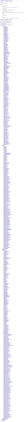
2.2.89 (7, 211)
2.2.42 (7, 188)
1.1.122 (7, 86)
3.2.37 (7, 351)
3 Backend (2, 249)
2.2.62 (7, 198)
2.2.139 (6, 236)
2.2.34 (6, 184)
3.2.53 (6, 359)
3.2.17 (6, 341)
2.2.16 (6, 175)
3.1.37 (5, 268)
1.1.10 (6, 31)
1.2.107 (7, 144)
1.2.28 (6, 105)
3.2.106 (6, 385)
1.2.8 (6, 95)
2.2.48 (7, 191)
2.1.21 (5, 156)
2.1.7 (5, 149)
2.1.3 (6, 147)
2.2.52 (6, 193)
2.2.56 (6, 195)
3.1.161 (6, 329)
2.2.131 (7, 232)
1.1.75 (7, 63)
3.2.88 (7, 376)
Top (5, 0)
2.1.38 (5, 164)
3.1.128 (6, 313)
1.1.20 (6, 36)
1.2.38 (6, 110)
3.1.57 (6, 278)
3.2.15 (6, 340)
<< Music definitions (2, 0)
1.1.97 (5, 74)
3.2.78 (7, 371)
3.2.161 (7, 412)
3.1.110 (5, 304)
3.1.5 (5, 252)
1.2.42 (5, 112)
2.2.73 (6, 203)
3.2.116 (6, 390)
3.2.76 (7, 370)
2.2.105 (6, 219)
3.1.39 (5, 269)
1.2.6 (6, 94)
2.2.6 (6, 170)
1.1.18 (6, 35)
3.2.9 (6, 337)
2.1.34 (6, 162)
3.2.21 (7, 343)
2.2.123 (7, 228)
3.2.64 (8, 364)
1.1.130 (6, 90)
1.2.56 (6, 119)
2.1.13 (5, 152)
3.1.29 (5, 264)
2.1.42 (6, 166)
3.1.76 (7, 287)
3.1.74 (6, 286)
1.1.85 (6, 68)
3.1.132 (6, 315)
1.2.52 (8, 117)
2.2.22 (6, 178)
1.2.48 (5, 115)
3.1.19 (6, 259)
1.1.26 (6, 39)
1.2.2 (6, 92)
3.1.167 (6, 332)
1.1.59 (5, 55)
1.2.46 (6, 114)
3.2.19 (7, 342)
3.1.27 (6, 263)
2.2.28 (7, 181)
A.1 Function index (4, 420)
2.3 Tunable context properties (5, 248)
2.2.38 (7, 186)
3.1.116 (6, 307)
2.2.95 (8, 214)
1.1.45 (5, 48)
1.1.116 (6, 83)
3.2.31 (6, 348)
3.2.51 (7, 358)
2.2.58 (6, 196)
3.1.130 (6, 314)
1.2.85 (5, 133)
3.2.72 (7, 368)
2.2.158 (7, 245)
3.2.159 (6, 411)
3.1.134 (5, 316)
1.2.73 (6, 127)
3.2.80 (6, 372)
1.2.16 (7, 99)
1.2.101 (6, 141)
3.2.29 (6, 347)
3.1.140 (5, 319)
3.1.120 (6, 309)
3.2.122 (6, 393)
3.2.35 (6, 350)
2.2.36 (6, 185)
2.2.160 (6, 246)
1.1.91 (6, 71)
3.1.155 (7, 326)
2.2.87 (6, 210)
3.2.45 (7, 355)
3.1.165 (6, 331)
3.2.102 (7, 383)
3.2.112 (6, 388)
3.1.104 (5, 301)
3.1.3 (6, 251)
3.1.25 (6, 262)
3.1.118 (6, 308)
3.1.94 (6, 296)
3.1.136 (6, 317)
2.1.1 (5, 146)
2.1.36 (6, 163)
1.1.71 (6, 61)
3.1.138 (6, 318)
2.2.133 (7, 233)
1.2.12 (5, 97)
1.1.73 (6, 62)
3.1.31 (5, 265)
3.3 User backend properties (4, 418)
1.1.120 (6, 85)
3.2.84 (7, 374)
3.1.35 (6, 267)
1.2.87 (6, 134)
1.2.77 (6, 129)
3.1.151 (6, 324)
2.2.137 (7, 235)
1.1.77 (5, 64)
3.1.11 (5, 255)
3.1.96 (6, 297)
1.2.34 (6, 108)
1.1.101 (6, 76)
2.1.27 (6, 159)
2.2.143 (6, 238)
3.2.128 (6, 396)
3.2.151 (7, 407)
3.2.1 (6, 333)
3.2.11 (6, 338)
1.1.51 (6, 51)
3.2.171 (7, 417)
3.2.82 (7, 373)
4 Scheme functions (3, 419)
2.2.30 (7, 182)
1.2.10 (5, 96)
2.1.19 (5, 155)
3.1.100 (5, 299)
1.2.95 (6, 138)
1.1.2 (6, 27)
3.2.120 (7, 392)
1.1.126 (6, 88)
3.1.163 (6, 330)
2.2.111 (6, 222)
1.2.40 (5, 111)
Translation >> (11, 0)
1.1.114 (6, 82)
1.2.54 (7, 118)
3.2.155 (6, 409)
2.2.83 (7, 208)
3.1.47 (6, 273)
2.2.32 (6, 183)
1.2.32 (6, 107)
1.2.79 (6, 130)
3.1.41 (5, 270)
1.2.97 (5, 139)
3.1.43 (5, 271)
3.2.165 (8, 414)
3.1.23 (6, 261)
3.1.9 (7, 254)
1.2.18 (6, 100)
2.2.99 (6, 216)
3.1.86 (6, 292)
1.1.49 (6, 50)
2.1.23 (6, 157)
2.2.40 (6, 187)
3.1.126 (5, 312)
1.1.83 (6, 67)
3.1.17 (6, 258)
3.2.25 (9, 345)
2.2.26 (7, 180)
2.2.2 (7, 168)
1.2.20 (6, 101)
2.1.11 (5, 151)
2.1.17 (7, 154)
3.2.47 (6, 356)
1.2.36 (6, 109)
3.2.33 (7, 349)
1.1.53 (7, 52)
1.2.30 (6, 106)
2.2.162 (7, 247)
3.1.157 (6, 327)
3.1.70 (6, 284)
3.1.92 (7, 295)
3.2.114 (7, 389)
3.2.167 (7, 415)
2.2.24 (7, 179)
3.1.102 (6, 300)
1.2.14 (6, 98)
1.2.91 (6, 136)
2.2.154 (7, 243)
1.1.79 (5, 65)
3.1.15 (6, 257)
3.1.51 (6, 275)
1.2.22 (6, 102)
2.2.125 (7, 229)
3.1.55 (6, 277)
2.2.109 (7, 221)
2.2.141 (7, 237)
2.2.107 (7, 220)
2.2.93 (7, 213)
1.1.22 (6, 37)
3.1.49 (6, 274)
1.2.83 (6, 132)
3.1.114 (6, 306)
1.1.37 (6, 44)
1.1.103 (5, 77)
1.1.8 (5, 30)
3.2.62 (6, 363)
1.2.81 (5, 131)
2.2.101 (8, 217)
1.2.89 (6, 135)
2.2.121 (6, 227)
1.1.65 (6, 58)
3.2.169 (7, 416)
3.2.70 (6, 367)
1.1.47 (6, 49)
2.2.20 (6, 177)
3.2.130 (7, 397)
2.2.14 (6, 174)
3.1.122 (6, 310)
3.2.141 (7, 402)
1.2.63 (6, 122)
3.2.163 (6, 413)
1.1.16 (6, 34)
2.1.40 (6, 165)
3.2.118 (7, 391)
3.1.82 (6, 290)
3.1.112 (6, 305)
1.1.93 (6, 72)
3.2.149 (7, 406)
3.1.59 (5, 279)
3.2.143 (7, 403)
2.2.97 (6, 215)
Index (8, 0)
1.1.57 (5, 54)
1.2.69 (7, 125)
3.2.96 (7, 380)
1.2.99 (6, 140)
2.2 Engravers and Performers (5, 167)
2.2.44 (6, 189)
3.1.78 (5, 288)
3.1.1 (5, 250)
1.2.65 (5, 123)
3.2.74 (7, 369)
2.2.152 (6, 242)
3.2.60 (6, 362)
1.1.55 (6, 53)
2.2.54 (7, 194)
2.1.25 (5, 158)
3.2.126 (6, 395)
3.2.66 (8, 365)
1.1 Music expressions (4, 26)
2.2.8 (6, 171)
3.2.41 (7, 353)
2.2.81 (6, 207)
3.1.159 (6, 328)
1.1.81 (7, 66)
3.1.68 (6, 283)
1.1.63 (6, 57)
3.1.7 (5, 253)
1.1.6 (5, 29)
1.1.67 (6, 59)
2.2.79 (6, 206)
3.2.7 (6, 336)
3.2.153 (7, 408)
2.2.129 (6, 231)
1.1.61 (6, 56)
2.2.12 (6, 173)
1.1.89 (5, 70)
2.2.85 (7, 209)
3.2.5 (7, 335)
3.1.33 (5, 266)
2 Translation (2, 145)
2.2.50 (7, 192)
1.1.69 (5, 60)
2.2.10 (6, 172)
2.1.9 (5, 150)
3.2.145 (7, 404)
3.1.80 (6, 289)
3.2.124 (7, 394)
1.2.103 (6, 142)
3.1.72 (6, 285)
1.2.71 (6, 126)
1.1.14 (6, 33)
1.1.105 (6, 78)
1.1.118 (6, 84)
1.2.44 (7, 113)
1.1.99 (5, 75)
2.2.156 (6, 244)
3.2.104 (6, 384)
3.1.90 (6, 294)
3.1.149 (5, 323)
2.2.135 (7, 234)
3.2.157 (7, 410)
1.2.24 (7, 103)
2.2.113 (7, 223)
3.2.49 (7, 357)
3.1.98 (5, 298)
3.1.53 (6, 276)
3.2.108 (7, 386)
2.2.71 (7, 202)
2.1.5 (5, 148)
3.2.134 (7, 399)
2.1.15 (7, 153)
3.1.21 (5, 260)
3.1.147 (5, 322)
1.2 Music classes (3, 91)
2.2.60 (7, 197)
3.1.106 (6, 302)
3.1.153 (6, 325)
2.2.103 (6, 218)
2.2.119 (7, 226)
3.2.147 (7, 405)
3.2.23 (7, 344)
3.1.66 (5, 282)
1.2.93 (6, 137)
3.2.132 (7, 398)
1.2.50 (6, 116)
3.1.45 (5, 272)
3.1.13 (5, 256)
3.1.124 (6, 311)
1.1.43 (6, 47)
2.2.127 (7, 230)
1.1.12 (6, 32)
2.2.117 (7, 225)
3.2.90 (7, 377)
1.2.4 (6, 93)
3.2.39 (6, 352)
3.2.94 (7, 379)
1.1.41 (6, 46)
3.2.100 (8, 382)
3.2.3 (7, 334)
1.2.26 (6, 104)
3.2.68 (7, 366)
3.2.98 (8, 381)
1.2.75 (6, 128)
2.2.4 (6, 169)
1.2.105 (7, 143)
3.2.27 (7, 346)
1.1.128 (6, 89)
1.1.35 (5, 43)
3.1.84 (5, 291)
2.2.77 (7, 205)
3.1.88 (5, 293)
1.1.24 (6, 38)
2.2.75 (7, 204)
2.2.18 (6, 176)
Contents (6, 0)
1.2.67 (6, 124)
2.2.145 (7, 239)
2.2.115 (7, 224)
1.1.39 (6, 45)
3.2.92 (7, 378)
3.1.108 (6, 303)
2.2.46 (6, 190)
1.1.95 (6, 73)
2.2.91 (7, 212)
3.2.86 (7, 375)
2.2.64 (6, 199)
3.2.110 (7, 387)
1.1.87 (5, 69)
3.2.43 (7, 354)
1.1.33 (5, 42)
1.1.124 (6, 87)
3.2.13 (7, 339)
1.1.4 (6, 28)
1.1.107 (6, 79)
